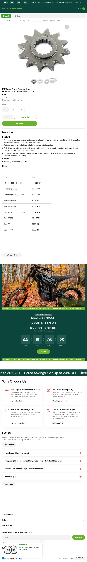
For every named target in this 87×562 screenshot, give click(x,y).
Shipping (5, 100)
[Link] (22, 395)
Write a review (12, 255)
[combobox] (51, 16)
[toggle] (83, 132)
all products (12, 21)
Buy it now (20, 123)
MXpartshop (68, 558)
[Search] (14, 16)
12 (15, 110)
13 (7, 110)
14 (22, 110)
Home (4, 21)
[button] (3, 8)
